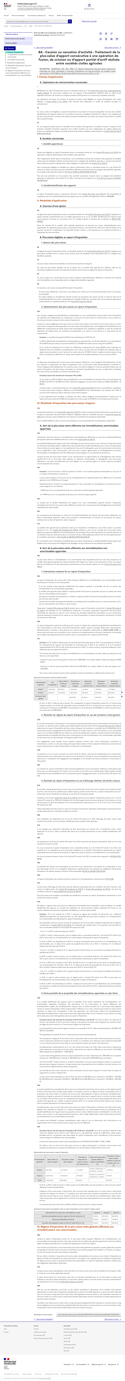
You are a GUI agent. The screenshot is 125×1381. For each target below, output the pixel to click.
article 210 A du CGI (85, 439)
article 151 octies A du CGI (107, 152)
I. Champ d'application (15, 52)
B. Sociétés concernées (16, 59)
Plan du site (38, 1374)
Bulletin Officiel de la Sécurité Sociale (74, 1332)
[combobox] (36, 21)
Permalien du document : (43, 1314)
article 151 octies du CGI (80, 301)
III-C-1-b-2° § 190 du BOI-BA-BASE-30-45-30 (80, 172)
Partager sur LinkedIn (111, 39)
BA (25, 26)
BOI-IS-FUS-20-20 (44, 133)
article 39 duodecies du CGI (70, 889)
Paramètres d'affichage (70, 1374)
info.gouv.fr (68, 1364)
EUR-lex (66, 1341)
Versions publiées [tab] (11, 43)
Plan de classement (18, 16)
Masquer (11, 48)
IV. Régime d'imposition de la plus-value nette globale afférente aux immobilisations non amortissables (18, 72)
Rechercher (70, 21)
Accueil (6, 16)
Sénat (65, 1351)
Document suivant (112, 47)
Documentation (38, 1335)
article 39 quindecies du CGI (65, 530)
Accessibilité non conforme (12, 1374)
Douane (66, 1338)
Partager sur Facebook (101, 39)
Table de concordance (40, 1332)
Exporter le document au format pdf (101, 34)
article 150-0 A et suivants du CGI (66, 891)
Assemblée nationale (69, 1329)
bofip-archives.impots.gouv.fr (42, 1338)
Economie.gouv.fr (69, 1344)
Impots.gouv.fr (68, 1348)
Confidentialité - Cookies (51, 1374)
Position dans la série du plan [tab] (15, 39)
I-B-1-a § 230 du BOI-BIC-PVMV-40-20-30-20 (73, 537)
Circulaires (67, 1335)
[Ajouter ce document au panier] (106, 34)
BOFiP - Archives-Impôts (65, 16)
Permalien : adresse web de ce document (111, 34)
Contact (6, 1332)
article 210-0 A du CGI (56, 101)
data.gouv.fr (112, 1364)
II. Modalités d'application (15, 63)
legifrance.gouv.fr (98, 1364)
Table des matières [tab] (11, 34)
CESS (30, 26)
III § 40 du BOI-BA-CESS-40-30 (94, 871)
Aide (5, 1329)
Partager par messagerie (117, 39)
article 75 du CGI (98, 163)
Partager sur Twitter (106, 39)
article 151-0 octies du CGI (57, 608)
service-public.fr (81, 1364)
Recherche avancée (89, 21)
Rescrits (51, 16)
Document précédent (44, 47)
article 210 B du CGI (111, 131)
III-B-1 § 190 (109, 879)
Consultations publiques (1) (37, 16)
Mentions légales (27, 1374)
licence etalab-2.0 (44, 1378)
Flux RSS (36, 1329)
